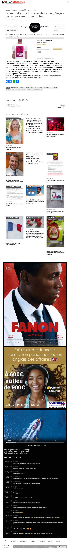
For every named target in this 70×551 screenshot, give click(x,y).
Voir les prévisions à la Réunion (16, 453)
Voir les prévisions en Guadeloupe (17, 450)
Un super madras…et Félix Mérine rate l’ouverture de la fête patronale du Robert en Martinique (35, 478)
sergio (24, 89)
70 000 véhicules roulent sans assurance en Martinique (26, 503)
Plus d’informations (50, 546)
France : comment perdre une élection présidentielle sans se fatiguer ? (30, 507)
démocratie (29, 87)
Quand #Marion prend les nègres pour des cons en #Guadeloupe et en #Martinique (55, 252)
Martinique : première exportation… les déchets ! (24, 468)
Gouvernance (38, 87)
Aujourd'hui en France (27, 10)
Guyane (33, 541)
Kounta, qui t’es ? (17, 493)
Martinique (16, 461)
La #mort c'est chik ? (13, 106)
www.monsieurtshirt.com (15, 63)
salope (18, 89)
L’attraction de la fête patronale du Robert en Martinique (26, 483)
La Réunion (42, 541)
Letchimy (54, 87)
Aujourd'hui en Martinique (13, 119)
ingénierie (47, 87)
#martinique (14, 87)
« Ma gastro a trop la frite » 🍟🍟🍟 (22, 529)
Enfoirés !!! (60, 107)
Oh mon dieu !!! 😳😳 (18, 512)
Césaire (22, 87)
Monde (15, 486)
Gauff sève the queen (18, 488)
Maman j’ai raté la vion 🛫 (19, 473)
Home (8, 10)
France (14, 10)
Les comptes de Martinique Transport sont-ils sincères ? (27, 463)
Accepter (61, 547)
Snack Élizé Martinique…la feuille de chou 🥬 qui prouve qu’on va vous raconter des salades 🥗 (36, 517)
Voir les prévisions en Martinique (17, 451)
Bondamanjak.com (11, 546)
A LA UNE (50, 119)
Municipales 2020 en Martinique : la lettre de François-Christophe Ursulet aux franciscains (35, 201)
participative (10, 89)
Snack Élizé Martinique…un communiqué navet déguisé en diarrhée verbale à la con (33, 533)
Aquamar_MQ (41, 445)
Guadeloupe (23, 541)
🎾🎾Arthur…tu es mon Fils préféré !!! (22, 498)
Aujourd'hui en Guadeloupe (55, 217)
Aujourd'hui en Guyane (33, 118)
